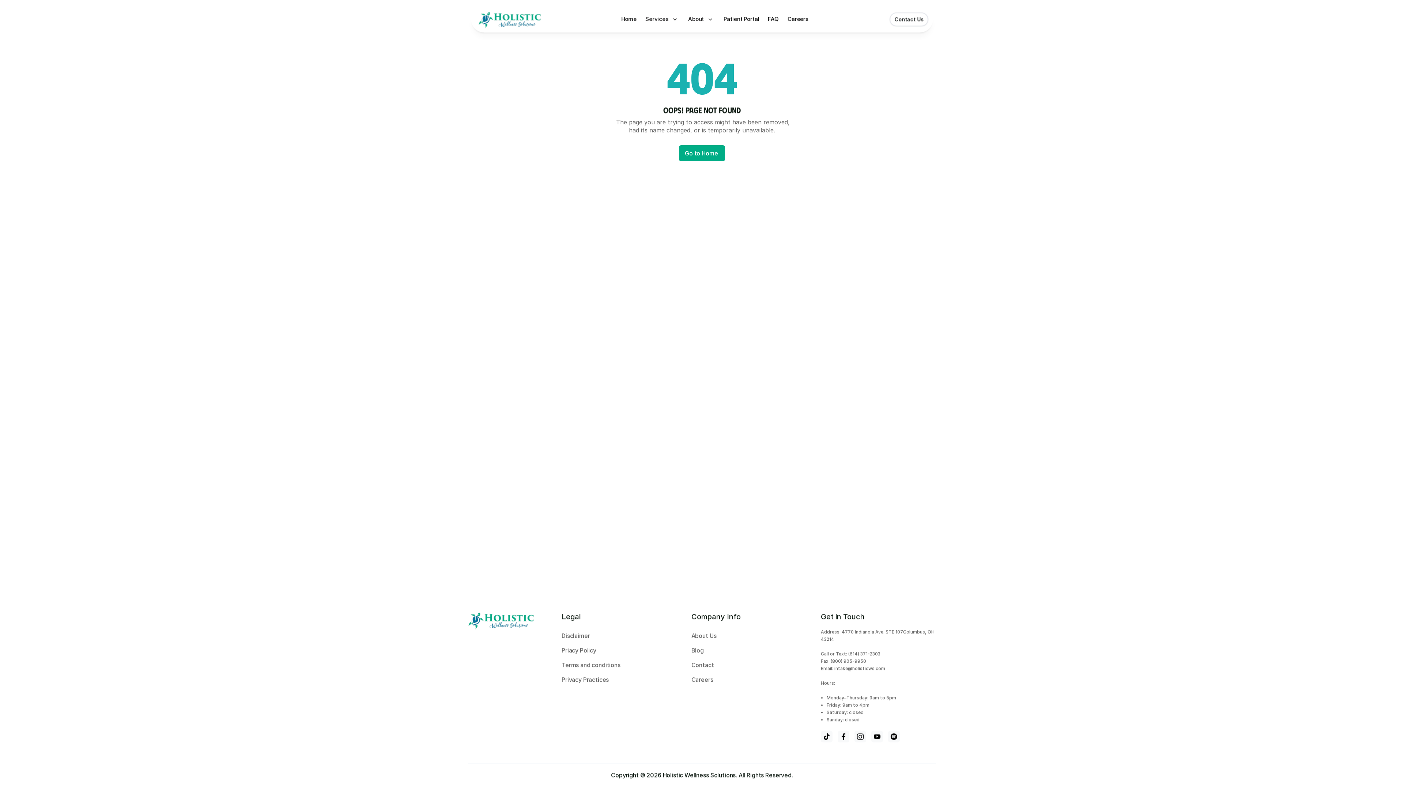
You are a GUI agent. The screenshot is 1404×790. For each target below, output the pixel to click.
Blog (698, 650)
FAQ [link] (774, 18)
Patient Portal (742, 18)
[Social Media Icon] (827, 736)
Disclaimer (576, 635)
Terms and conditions (591, 665)
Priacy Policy (580, 650)
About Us (704, 635)
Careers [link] (799, 18)
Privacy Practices (585, 679)
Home (628, 18)
